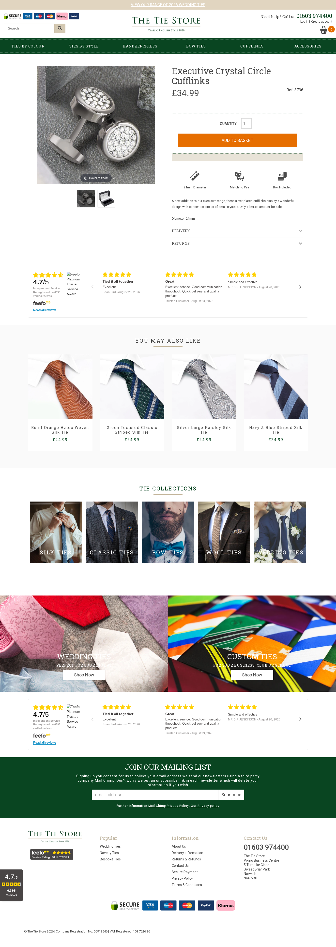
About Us (179, 846)
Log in (304, 21)
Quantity (228, 124)
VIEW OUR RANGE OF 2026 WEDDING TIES (168, 4)
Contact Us (180, 866)
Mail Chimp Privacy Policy (168, 806)
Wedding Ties (110, 846)
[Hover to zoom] (96, 124)
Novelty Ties (109, 853)
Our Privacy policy (205, 806)
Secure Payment (185, 872)
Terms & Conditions (187, 885)
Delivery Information (187, 853)
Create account (321, 21)
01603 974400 (314, 15)
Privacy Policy (182, 878)
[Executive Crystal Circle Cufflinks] (86, 198)
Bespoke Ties (110, 859)
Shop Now (84, 674)
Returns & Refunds (186, 859)
